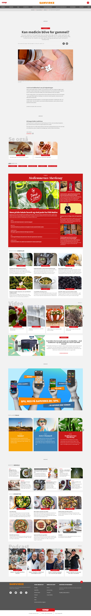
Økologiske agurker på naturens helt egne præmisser (22, 231)
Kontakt (82, 7)
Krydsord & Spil (36, 7)
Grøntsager (13, 230)
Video (35, 597)
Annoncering (49, 590)
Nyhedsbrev (73, 7)
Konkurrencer (37, 592)
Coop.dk (48, 592)
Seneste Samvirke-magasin (40, 602)
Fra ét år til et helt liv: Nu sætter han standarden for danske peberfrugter (26, 241)
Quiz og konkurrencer (61, 7)
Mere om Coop (51, 584)
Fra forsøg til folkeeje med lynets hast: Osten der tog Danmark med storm (26, 236)
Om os (48, 587)
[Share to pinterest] (67, 43)
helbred (45, 28)
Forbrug (3, 7)
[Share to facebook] (64, 43)
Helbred (45, 9)
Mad (18, 7)
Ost (12, 235)
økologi (13, 225)
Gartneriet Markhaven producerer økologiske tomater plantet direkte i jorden (27, 227)
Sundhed (11, 7)
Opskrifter (25, 7)
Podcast (36, 594)
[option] (21, 150)
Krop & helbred (39, 9)
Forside (35, 587)
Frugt (12, 220)
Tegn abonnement (48, 7)
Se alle (79, 302)
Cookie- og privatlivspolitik (46, 613)
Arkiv (89, 7)
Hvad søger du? (39, 584)
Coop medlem (50, 594)
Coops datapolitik (58, 613)
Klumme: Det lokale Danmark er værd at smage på (21, 222)
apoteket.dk (29, 133)
